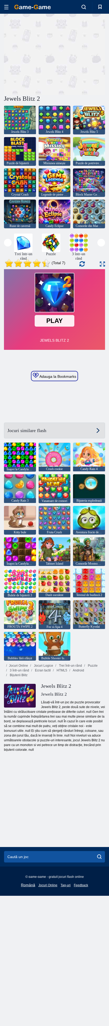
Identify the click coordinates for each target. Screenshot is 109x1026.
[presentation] (8, 242)
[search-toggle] (83, 7)
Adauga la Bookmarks (57, 376)
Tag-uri (66, 885)
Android (78, 670)
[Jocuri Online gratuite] (32, 7)
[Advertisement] (48, 53)
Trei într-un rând (70, 665)
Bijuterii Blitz (18, 675)
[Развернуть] (102, 264)
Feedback (81, 885)
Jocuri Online (18, 665)
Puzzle (92, 665)
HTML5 (61, 670)
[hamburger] (6, 7)
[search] (99, 857)
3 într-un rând (19, 670)
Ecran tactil (42, 670)
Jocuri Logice (43, 665)
